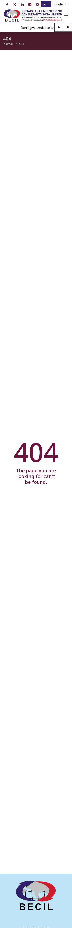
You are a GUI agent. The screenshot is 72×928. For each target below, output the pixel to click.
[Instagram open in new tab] (30, 4)
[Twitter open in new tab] (14, 4)
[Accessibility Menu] (46, 4)
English (60, 4)
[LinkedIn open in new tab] (22, 4)
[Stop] (67, 27)
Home (8, 43)
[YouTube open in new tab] (37, 4)
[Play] (58, 27)
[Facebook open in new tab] (7, 4)
